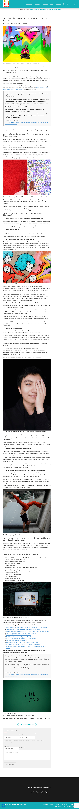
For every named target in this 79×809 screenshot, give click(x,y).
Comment (22, 747)
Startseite (29, 4)
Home (19, 9)
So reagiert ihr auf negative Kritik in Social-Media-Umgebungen (23, 629)
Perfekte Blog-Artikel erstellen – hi (15, 642)
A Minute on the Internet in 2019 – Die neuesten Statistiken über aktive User (26, 627)
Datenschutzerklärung (68, 804)
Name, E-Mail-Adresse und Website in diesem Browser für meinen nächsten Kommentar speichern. (24, 741)
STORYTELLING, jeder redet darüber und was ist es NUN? (21, 638)
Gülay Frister (15, 23)
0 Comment (24, 23)
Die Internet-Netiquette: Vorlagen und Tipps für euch (20, 637)
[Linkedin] (74, 4)
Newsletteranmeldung (69, 806)
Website (6, 746)
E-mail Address (23, 735)
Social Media (25, 9)
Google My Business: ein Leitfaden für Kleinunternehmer (21, 633)
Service (37, 4)
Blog (51, 4)
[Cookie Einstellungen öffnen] (3, 807)
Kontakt (58, 4)
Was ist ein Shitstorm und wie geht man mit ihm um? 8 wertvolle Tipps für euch (27, 631)
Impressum (58, 806)
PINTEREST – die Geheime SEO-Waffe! (16, 640)
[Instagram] (67, 4)
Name (6, 735)
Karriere (45, 4)
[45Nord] (11, 3)
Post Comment (10, 764)
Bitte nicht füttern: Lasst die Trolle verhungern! (18, 635)
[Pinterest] (71, 4)
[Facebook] (64, 4)
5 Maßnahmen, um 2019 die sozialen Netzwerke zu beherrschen (23, 644)
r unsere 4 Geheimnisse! (31, 642)
